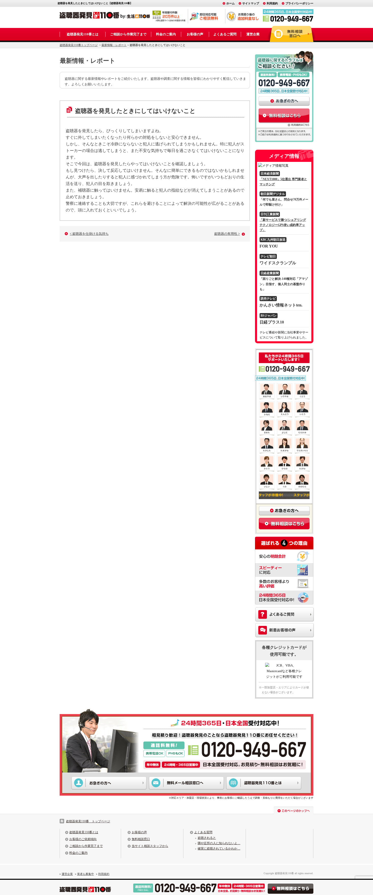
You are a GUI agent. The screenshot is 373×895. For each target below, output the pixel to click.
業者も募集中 (85, 873)
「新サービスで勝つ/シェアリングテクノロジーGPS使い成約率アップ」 (283, 225)
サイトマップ (250, 3)
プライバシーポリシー (299, 3)
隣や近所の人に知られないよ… (219, 843)
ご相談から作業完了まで (128, 34)
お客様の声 (195, 34)
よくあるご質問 (224, 34)
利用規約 (272, 3)
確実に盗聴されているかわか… (219, 848)
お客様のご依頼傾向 (83, 839)
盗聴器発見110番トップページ (79, 45)
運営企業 (253, 34)
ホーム (230, 3)
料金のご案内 (166, 34)
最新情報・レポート (114, 45)
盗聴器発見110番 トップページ (88, 821)
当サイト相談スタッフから (150, 846)
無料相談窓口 (141, 839)
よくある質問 (203, 832)
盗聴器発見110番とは (82, 34)
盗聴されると (207, 838)
